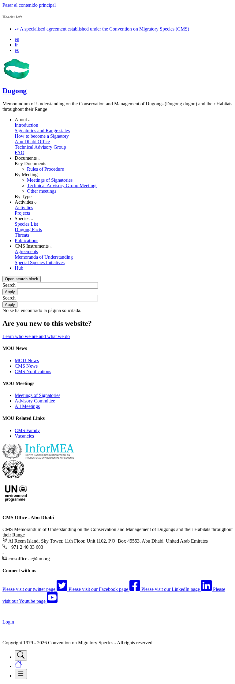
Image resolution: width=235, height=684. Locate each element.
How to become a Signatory (42, 136)
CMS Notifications (33, 371)
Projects (22, 213)
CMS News (26, 366)
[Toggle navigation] (21, 655)
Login (8, 621)
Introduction (26, 125)
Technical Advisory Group (40, 147)
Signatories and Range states (42, 130)
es (17, 50)
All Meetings (27, 406)
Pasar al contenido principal (29, 5)
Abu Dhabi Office (32, 141)
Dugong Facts (28, 229)
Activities (24, 207)
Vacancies (24, 435)
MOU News (27, 360)
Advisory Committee (35, 400)
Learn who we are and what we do (36, 336)
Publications (26, 240)
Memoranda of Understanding (44, 257)
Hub (19, 268)
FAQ (19, 152)
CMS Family (27, 430)
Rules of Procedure (45, 169)
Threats (22, 235)
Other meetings (41, 191)
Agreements (26, 251)
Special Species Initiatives (40, 262)
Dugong (14, 91)
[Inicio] (16, 77)
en (17, 39)
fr (16, 44)
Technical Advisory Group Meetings (62, 185)
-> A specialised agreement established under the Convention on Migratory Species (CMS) (102, 28)
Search (9, 285)
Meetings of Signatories (50, 180)
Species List (26, 224)
